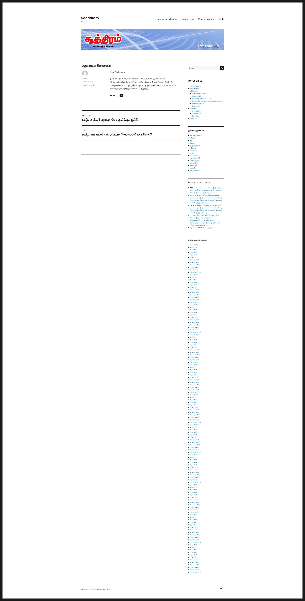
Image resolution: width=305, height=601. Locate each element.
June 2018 (193, 490)
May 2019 (193, 462)
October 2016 (194, 540)
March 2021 (194, 407)
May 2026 (193, 252)
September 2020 (195, 422)
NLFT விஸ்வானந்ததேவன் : (207, 228)
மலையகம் (193, 150)
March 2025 (194, 287)
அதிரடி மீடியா (194, 155)
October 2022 (194, 360)
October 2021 (194, 390)
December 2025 (195, 265)
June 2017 (193, 520)
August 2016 (194, 545)
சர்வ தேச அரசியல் (198, 103)
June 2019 (193, 460)
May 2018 (193, 492)
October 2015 (194, 570)
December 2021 (195, 385)
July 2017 (193, 517)
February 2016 (195, 560)
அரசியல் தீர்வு (196, 96)
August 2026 (194, 245)
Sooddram (90, 18)
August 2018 (194, 485)
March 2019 (194, 467)
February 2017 (195, 530)
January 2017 (194, 532)
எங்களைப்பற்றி (187, 18)
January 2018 (194, 502)
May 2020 (193, 432)
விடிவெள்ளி (193, 163)
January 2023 (194, 352)
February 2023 (195, 350)
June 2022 (193, 370)
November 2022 (195, 357)
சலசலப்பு (193, 168)
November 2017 (195, 507)
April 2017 (193, 525)
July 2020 (193, 427)
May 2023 (193, 342)
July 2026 (193, 247)
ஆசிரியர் (84, 78)
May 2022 (193, 372)
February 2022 (195, 380)
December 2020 (195, 415)
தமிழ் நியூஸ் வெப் (195, 145)
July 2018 (193, 487)
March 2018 (194, 497)
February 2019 (195, 470)
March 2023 (194, 347)
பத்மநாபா (193, 148)
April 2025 (193, 285)
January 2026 (194, 262)
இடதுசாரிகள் (194, 170)
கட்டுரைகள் (194, 91)
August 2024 (194, 305)
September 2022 (195, 362)
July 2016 (193, 547)
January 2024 (194, 322)
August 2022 (194, 365)
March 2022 (194, 377)
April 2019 (193, 465)
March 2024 (194, 317)
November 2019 (195, 447)
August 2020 (194, 425)
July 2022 (193, 367)
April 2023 (193, 345)
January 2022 (194, 382)
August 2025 (194, 275)
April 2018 (193, 495)
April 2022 (193, 375)
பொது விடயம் (196, 113)
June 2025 (193, 280)
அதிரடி (192, 153)
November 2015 (195, 567)
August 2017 (194, 515)
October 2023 (194, 330)
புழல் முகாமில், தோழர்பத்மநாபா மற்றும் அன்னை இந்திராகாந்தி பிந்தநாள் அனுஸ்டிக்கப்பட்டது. (205, 222)
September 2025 (195, 272)
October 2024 (194, 300)
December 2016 (195, 535)
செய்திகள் (193, 118)
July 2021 (193, 397)
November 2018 (195, 477)
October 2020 (194, 420)
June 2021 (193, 400)
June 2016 (193, 550)
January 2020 (194, 442)
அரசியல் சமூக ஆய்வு (88, 85)
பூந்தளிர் (192, 138)
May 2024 (193, 312)
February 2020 (195, 440)
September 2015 (195, 572)
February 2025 (195, 290)
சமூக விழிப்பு (196, 111)
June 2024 (193, 310)
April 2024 (193, 315)
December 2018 (195, 475)
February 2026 (195, 260)
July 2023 (193, 337)
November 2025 (195, 267)
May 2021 (193, 402)
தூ (191, 140)
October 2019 (194, 450)
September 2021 (195, 392)
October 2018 (194, 480)
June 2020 (193, 430)
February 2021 (195, 410)
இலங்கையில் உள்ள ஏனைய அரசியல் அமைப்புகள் (207, 101)
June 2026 (193, 250)
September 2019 (195, 452)
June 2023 (193, 340)
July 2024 (193, 307)
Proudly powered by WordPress (100, 589)
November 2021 (195, 387)
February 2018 (195, 500)
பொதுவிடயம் (196, 106)
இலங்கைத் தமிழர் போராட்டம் (201, 98)
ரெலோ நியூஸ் (194, 160)
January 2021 (194, 412)
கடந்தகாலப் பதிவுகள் (167, 18)
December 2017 (195, 505)
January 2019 (194, 472)
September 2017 (195, 512)
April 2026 (193, 255)
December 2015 (195, 565)
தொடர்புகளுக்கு (206, 18)
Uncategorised (194, 88)
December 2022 (195, 355)
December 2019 (195, 445)
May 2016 (193, 552)
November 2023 (195, 327)
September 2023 (195, 332)
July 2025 (193, 277)
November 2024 (195, 297)
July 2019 (193, 457)
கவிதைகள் (193, 108)
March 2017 (194, 527)
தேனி (192, 143)
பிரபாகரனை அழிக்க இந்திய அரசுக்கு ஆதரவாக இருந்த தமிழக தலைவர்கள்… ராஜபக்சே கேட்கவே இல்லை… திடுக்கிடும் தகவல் (206, 190)
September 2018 (195, 482)
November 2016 (195, 537)
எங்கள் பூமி (193, 165)
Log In (221, 18)
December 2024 (195, 295)
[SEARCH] (222, 68)
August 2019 (194, 455)
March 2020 (194, 437)
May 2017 (193, 522)
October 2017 (194, 510)
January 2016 (194, 562)
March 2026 (194, 257)
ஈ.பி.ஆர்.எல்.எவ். (195, 158)
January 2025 (194, 292)
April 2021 (193, 405)
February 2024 (195, 320)
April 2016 (193, 555)
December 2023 (195, 325)
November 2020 (195, 417)
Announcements (195, 86)
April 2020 (193, 435)
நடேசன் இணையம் (196, 135)
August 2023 (194, 335)
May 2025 (193, 282)
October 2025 (194, 270)
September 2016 (195, 542)
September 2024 (195, 302)
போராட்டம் (195, 116)
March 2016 (194, 557)
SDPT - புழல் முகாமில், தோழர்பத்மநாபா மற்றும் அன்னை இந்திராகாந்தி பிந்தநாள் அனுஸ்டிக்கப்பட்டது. (204, 217)
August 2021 (194, 395)
